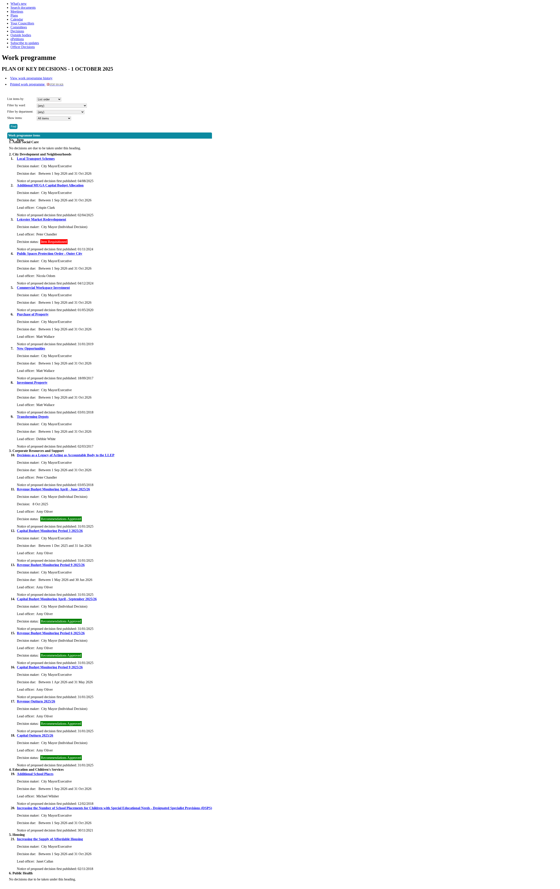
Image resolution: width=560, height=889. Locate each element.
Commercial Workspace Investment (43, 287)
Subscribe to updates (24, 43)
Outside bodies (20, 35)
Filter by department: (20, 111)
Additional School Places (35, 774)
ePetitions (17, 39)
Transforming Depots (33, 416)
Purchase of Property (33, 314)
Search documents (23, 7)
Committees (18, 27)
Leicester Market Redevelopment (41, 219)
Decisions (17, 31)
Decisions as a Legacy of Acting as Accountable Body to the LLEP (65, 455)
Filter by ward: (16, 105)
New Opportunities (31, 348)
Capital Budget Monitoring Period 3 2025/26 (50, 531)
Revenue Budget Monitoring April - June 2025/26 (53, 489)
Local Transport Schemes (36, 158)
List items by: (15, 99)
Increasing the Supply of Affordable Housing (50, 839)
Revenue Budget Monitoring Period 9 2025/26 (51, 565)
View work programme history (31, 78)
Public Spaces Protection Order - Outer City (49, 253)
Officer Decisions (22, 47)
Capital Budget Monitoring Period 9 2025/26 (50, 667)
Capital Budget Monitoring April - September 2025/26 (57, 599)
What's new (18, 3)
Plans (14, 15)
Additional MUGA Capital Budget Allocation (50, 185)
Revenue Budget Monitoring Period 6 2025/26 (51, 633)
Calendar (16, 19)
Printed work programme (36, 84)
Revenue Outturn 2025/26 (36, 701)
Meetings (16, 11)
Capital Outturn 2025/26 (35, 735)
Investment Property (32, 382)
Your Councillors (22, 23)
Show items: (15, 118)
